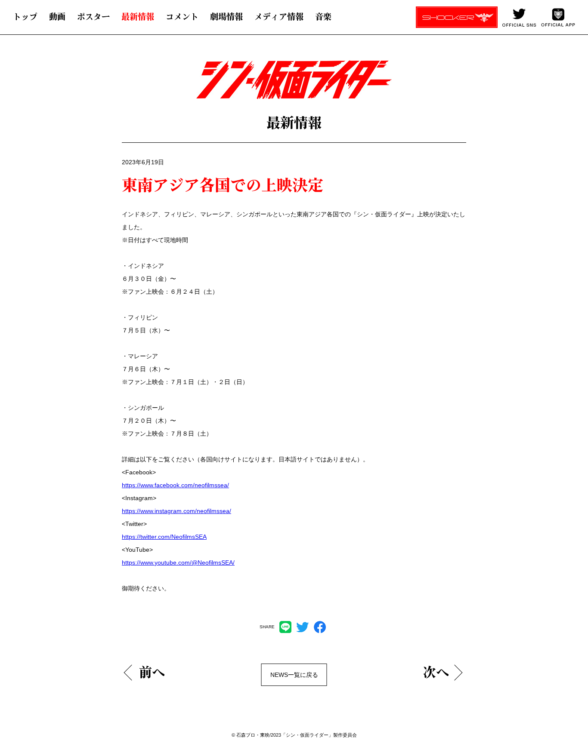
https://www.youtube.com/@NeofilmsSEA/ (178, 562)
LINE (285, 627)
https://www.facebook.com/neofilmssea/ (175, 485)
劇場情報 (226, 16)
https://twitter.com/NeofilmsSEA (164, 536)
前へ (152, 672)
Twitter (302, 627)
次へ (436, 672)
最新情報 (137, 16)
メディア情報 (278, 16)
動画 (57, 16)
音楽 (323, 16)
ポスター (93, 16)
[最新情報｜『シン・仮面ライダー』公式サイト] (284, 84)
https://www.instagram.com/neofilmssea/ (176, 510)
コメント (182, 16)
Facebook (319, 627)
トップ (25, 16)
